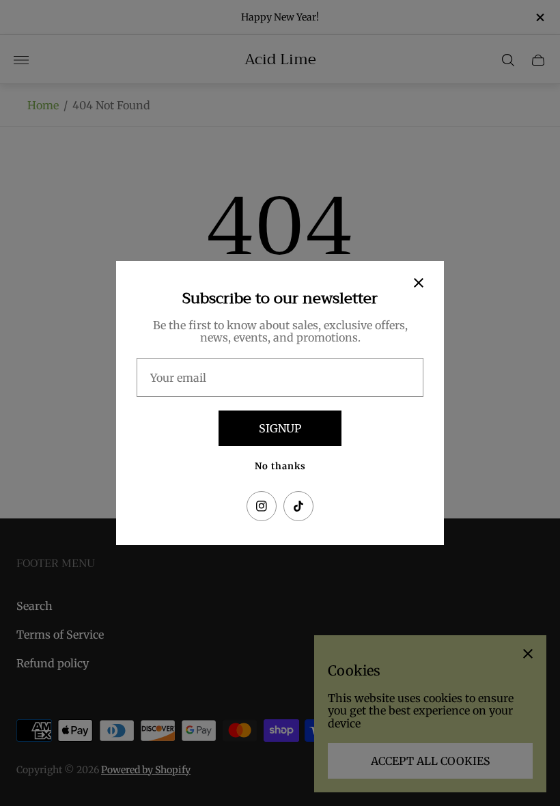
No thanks (280, 466)
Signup (280, 428)
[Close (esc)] (419, 283)
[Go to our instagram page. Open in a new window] (262, 506)
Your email (178, 378)
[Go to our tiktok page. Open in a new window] (298, 506)
